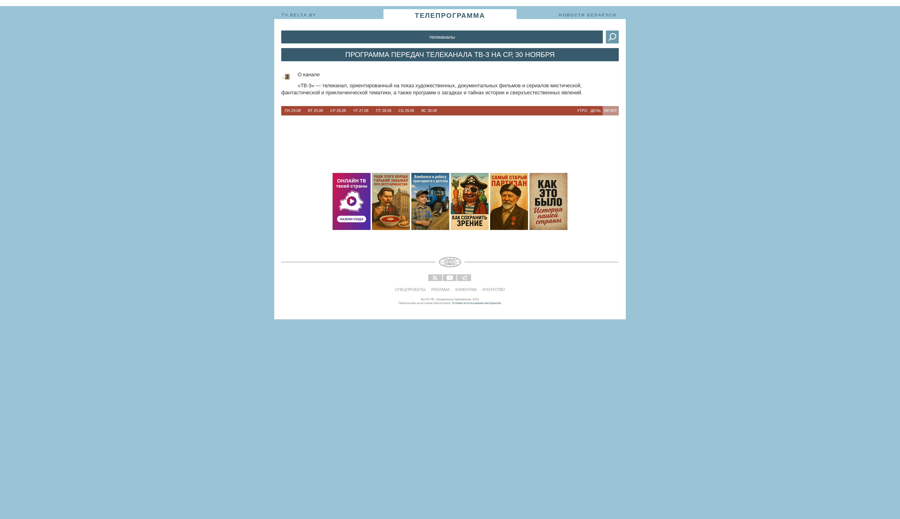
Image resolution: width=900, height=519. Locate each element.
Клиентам (465, 289)
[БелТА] (450, 262)
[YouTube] (450, 278)
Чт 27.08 (360, 111)
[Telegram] (464, 278)
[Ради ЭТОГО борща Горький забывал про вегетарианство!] (391, 201)
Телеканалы (442, 37)
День (595, 111)
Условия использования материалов (476, 303)
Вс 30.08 (429, 111)
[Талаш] (509, 201)
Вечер (610, 111)
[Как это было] (548, 201)
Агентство (493, 289)
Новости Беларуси (587, 15)
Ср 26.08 (338, 111)
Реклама (440, 289)
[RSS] (435, 278)
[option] (292, 110)
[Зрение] (470, 201)
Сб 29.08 (406, 111)
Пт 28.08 (383, 111)
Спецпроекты (410, 289)
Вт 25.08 (315, 111)
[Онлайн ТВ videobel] (352, 201)
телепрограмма (450, 15)
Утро (582, 111)
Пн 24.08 (293, 111)
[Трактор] (430, 201)
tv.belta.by (298, 15)
